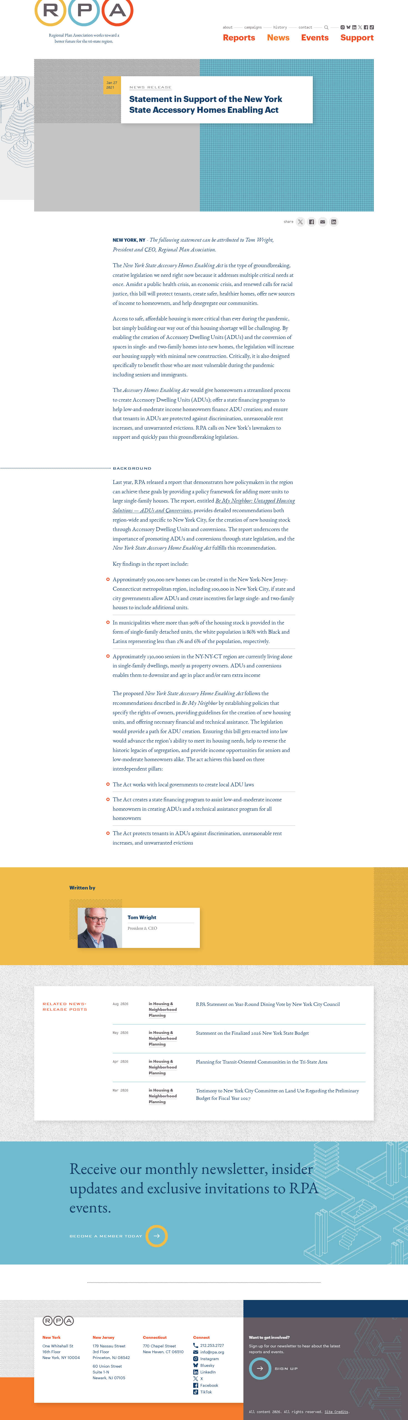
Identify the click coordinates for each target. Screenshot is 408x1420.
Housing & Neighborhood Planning (163, 1009)
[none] (134, 923)
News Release (150, 87)
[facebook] (311, 222)
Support (357, 37)
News (278, 37)
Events (315, 37)
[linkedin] (334, 222)
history (280, 27)
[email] (323, 222)
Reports (239, 37)
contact (305, 27)
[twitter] (300, 222)
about (228, 27)
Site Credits (336, 1412)
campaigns (253, 27)
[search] (326, 27)
